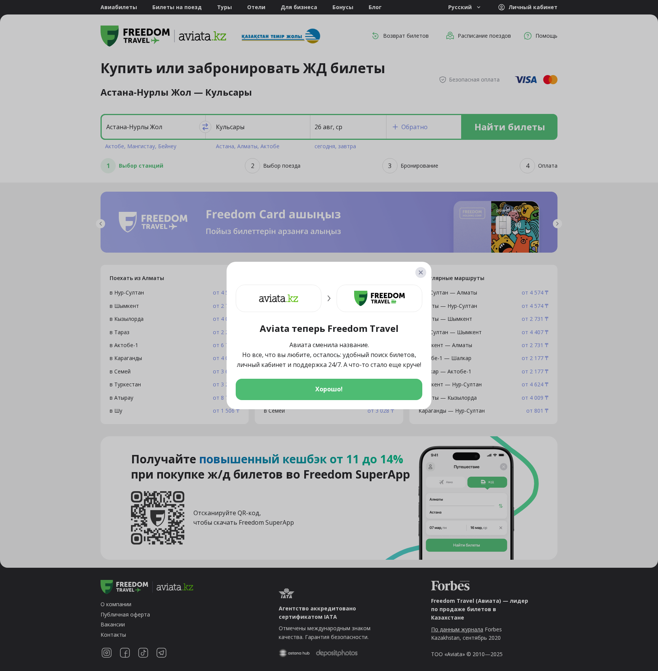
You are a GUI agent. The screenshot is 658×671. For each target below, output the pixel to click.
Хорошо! (329, 389)
